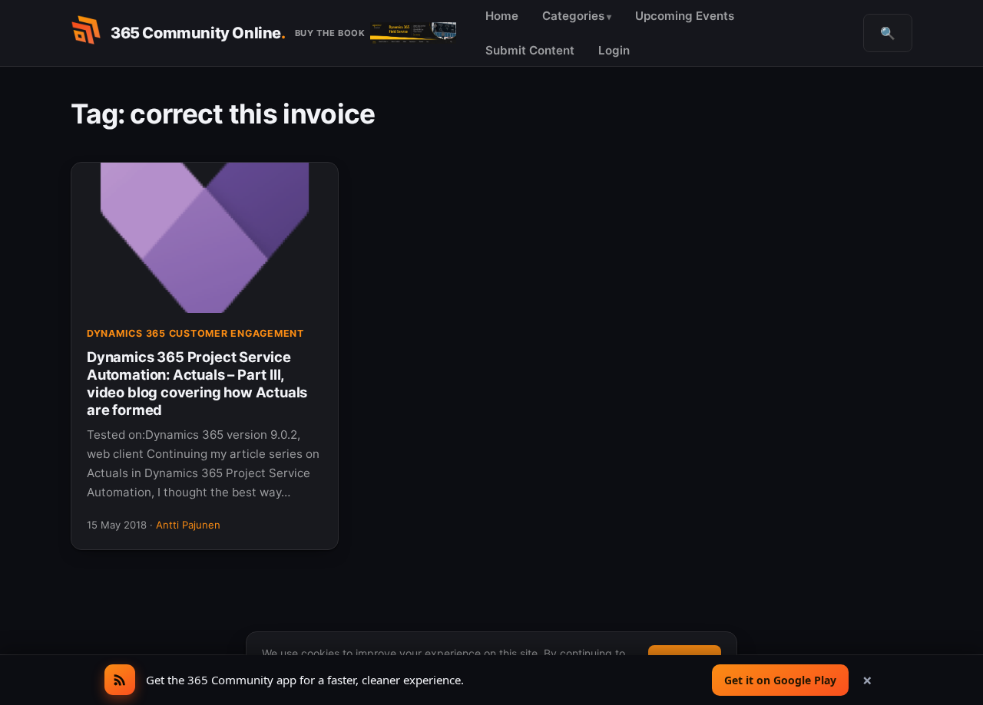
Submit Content (529, 50)
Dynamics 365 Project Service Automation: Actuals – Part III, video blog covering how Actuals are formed (197, 383)
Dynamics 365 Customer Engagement (195, 333)
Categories (573, 15)
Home (501, 15)
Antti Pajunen (188, 525)
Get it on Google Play (780, 680)
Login (614, 50)
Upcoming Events (684, 15)
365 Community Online (198, 33)
